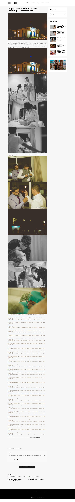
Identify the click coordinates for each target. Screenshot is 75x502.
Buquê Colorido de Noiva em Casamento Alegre (61, 51)
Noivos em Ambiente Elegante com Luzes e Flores (61, 45)
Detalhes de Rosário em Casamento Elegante (15, 480)
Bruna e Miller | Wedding (36, 479)
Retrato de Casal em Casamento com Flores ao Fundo (61, 32)
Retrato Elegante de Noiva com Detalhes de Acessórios (61, 26)
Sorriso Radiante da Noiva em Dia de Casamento (61, 39)
